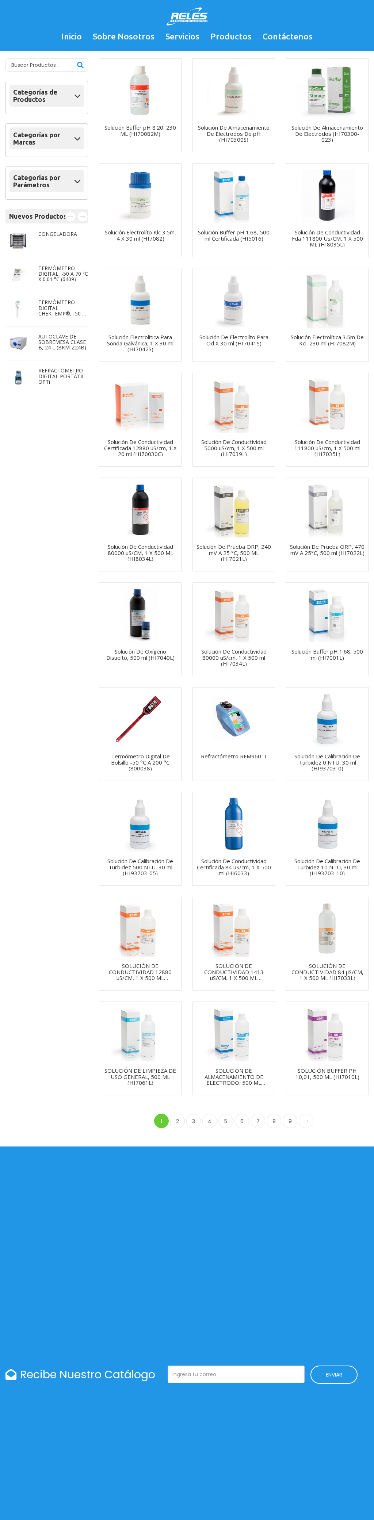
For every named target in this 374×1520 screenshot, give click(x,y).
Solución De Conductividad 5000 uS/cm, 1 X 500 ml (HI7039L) (234, 447)
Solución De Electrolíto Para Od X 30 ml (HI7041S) (233, 340)
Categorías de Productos (35, 95)
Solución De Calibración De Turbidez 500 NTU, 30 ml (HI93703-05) (140, 867)
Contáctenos (288, 36)
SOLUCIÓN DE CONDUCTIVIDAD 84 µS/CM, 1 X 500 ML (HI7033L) (327, 971)
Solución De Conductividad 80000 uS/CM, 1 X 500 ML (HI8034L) (140, 552)
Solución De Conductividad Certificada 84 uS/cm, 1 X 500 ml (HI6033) (234, 867)
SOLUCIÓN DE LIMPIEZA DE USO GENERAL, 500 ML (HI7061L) (140, 1076)
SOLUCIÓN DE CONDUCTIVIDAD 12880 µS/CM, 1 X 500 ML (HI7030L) (140, 975)
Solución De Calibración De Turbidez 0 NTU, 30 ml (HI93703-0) (327, 762)
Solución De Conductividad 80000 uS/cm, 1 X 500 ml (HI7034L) (234, 657)
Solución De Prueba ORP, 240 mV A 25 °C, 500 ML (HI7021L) (233, 552)
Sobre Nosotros (123, 36)
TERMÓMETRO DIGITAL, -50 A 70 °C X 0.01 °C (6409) (63, 274)
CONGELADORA (57, 233)
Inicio (71, 36)
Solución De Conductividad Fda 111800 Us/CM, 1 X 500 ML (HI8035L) (327, 238)
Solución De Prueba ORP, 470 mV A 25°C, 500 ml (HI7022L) (327, 549)
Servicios (182, 36)
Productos (231, 36)
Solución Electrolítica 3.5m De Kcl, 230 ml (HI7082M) (327, 340)
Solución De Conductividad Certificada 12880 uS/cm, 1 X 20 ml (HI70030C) (140, 447)
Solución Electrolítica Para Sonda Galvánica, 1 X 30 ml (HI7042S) (140, 343)
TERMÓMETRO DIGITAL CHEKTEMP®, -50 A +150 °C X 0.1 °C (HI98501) (61, 313)
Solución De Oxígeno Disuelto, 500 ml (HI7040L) (140, 654)
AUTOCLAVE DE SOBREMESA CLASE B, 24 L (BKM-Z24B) (62, 342)
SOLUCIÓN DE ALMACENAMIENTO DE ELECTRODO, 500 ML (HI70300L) (234, 1079)
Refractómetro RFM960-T (234, 756)
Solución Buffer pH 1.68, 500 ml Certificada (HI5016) (234, 235)
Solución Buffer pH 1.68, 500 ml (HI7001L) (327, 654)
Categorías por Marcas (36, 138)
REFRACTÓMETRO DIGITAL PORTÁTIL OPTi (61, 376)
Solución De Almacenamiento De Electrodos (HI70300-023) (327, 133)
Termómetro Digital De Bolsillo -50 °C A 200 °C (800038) (140, 762)
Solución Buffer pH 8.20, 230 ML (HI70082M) (140, 130)
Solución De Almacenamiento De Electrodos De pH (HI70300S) (234, 133)
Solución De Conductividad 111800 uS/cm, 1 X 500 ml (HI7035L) (327, 447)
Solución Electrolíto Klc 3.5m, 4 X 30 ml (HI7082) (140, 235)
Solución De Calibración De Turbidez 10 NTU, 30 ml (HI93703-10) (327, 867)
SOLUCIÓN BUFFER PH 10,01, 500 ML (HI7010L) (327, 1073)
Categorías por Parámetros (36, 181)
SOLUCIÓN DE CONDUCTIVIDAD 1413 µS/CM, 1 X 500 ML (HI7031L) (234, 975)
